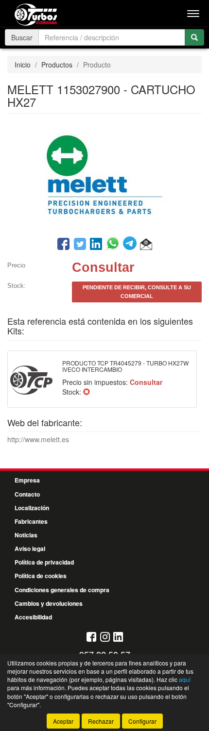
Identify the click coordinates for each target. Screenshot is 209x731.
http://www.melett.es (38, 439)
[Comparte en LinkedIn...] (96, 244)
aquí (185, 679)
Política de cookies (41, 575)
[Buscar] (194, 37)
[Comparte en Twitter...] (80, 244)
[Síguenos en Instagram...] (105, 638)
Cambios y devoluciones (49, 603)
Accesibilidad (33, 617)
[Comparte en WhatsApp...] (114, 244)
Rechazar (101, 721)
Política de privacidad (44, 562)
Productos (56, 64)
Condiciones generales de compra (62, 589)
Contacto (27, 494)
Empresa (27, 480)
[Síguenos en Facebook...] (91, 638)
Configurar (142, 721)
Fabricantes (31, 521)
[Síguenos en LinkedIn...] (118, 638)
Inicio (23, 64)
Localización (32, 507)
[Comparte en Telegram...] (131, 244)
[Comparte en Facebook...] (63, 244)
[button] (146, 244)
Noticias (26, 535)
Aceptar (63, 721)
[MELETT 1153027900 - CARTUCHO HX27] (104, 174)
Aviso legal (30, 548)
